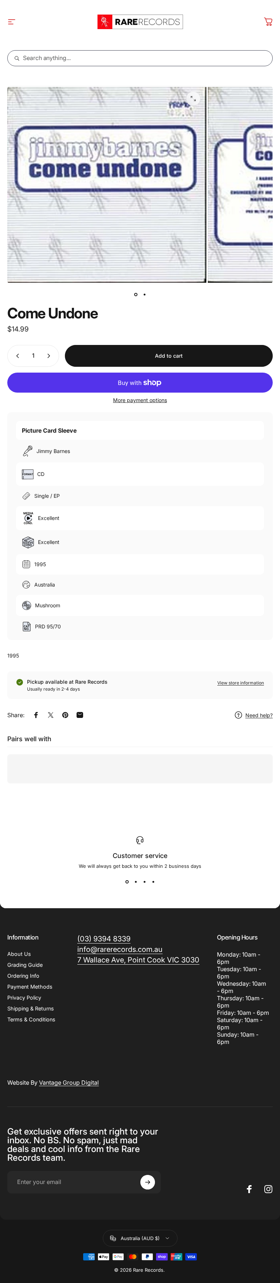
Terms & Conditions (31, 1019)
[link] (138, 960)
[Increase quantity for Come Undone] (50, 355)
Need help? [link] (259, 715)
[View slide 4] (153, 882)
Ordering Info (23, 976)
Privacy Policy (24, 997)
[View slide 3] (144, 882)
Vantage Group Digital (69, 1082)
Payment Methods (29, 987)
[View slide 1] (126, 882)
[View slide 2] (135, 882)
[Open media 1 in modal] (193, 98)
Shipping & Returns (30, 1008)
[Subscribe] (147, 1182)
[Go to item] (135, 294)
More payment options (140, 400)
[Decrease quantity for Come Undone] (16, 355)
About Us (19, 954)
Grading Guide (25, 965)
